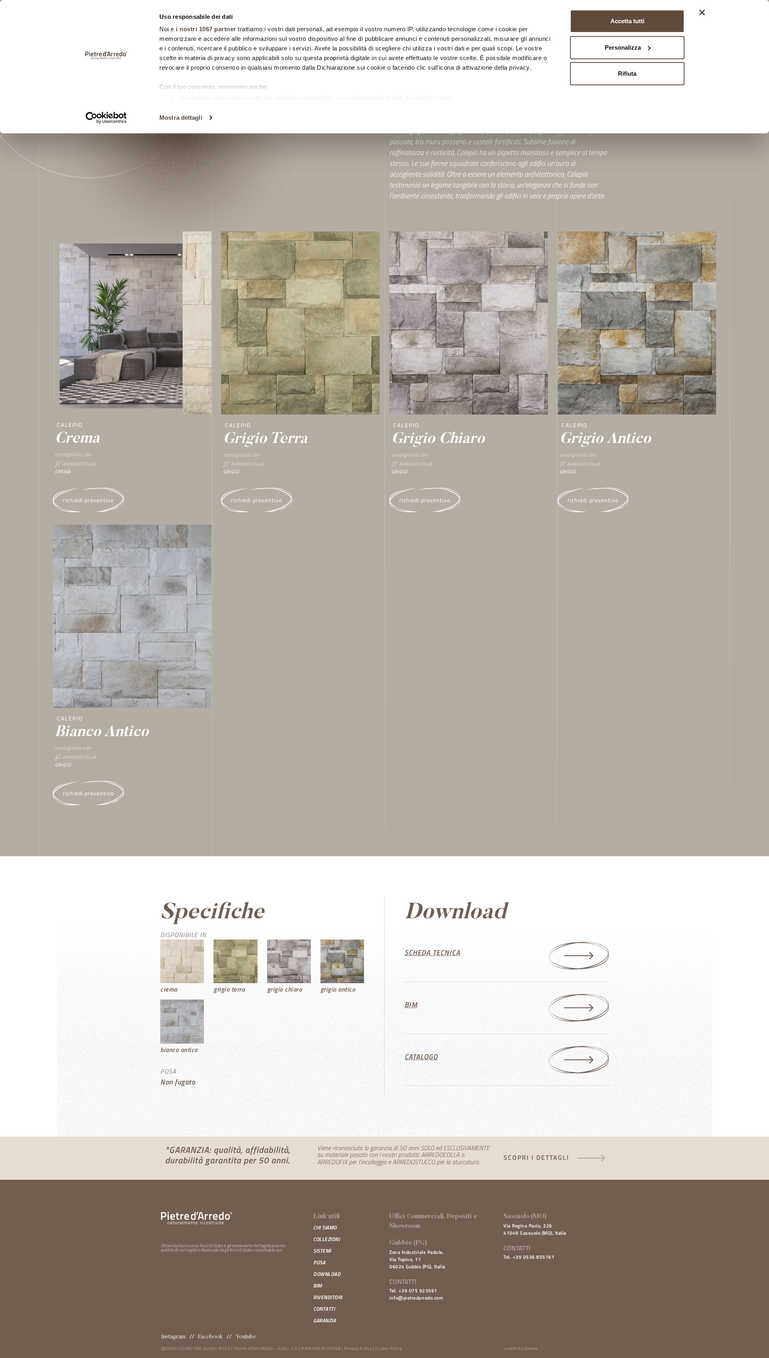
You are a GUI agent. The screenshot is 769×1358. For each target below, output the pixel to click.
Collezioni (326, 1239)
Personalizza (623, 47)
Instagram (173, 1337)
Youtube (246, 1337)
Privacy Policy (358, 1348)
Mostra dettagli (180, 117)
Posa (319, 1262)
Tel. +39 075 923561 (413, 1290)
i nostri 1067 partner (206, 29)
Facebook (210, 1337)
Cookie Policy (388, 1348)
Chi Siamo (325, 1227)
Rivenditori (327, 1297)
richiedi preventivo (88, 500)
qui (279, 1250)
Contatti (324, 1309)
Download (326, 1274)
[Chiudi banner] (702, 12)
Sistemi (322, 1251)
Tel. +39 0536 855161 (528, 1257)
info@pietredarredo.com (416, 1298)
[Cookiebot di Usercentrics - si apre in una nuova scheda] (106, 118)
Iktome (531, 1348)
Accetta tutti (627, 21)
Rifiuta (627, 73)
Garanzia (324, 1320)
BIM (317, 1286)
